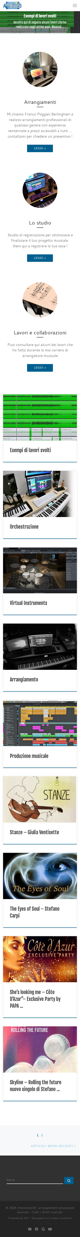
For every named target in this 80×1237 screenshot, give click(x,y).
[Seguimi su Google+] (43, 1229)
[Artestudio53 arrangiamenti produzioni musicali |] (12, 5)
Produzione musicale (29, 756)
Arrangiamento (24, 679)
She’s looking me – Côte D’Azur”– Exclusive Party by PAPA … (35, 999)
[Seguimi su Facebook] (36, 1229)
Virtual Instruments (28, 603)
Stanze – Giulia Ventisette (34, 832)
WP (26, 1218)
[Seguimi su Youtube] (50, 1229)
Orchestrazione (24, 527)
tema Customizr (62, 1218)
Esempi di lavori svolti (30, 450)
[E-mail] (29, 1229)
